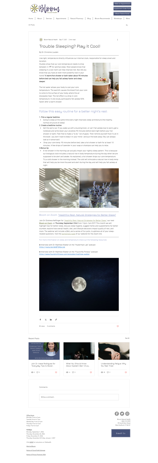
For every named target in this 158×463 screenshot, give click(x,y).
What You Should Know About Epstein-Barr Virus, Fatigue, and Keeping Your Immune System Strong (77, 364)
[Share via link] (56, 320)
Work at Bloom (31, 446)
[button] (122, 8)
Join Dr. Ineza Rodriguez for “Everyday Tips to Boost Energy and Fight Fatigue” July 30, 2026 (43, 364)
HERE (31, 442)
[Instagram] (127, 414)
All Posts (31, 25)
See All (127, 338)
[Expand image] (59, 188)
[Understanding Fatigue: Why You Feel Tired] (113, 351)
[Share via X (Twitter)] (45, 320)
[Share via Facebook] (40, 320)
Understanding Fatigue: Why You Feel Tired (113, 364)
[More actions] (117, 39)
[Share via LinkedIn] (51, 320)
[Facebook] (117, 414)
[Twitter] (122, 414)
